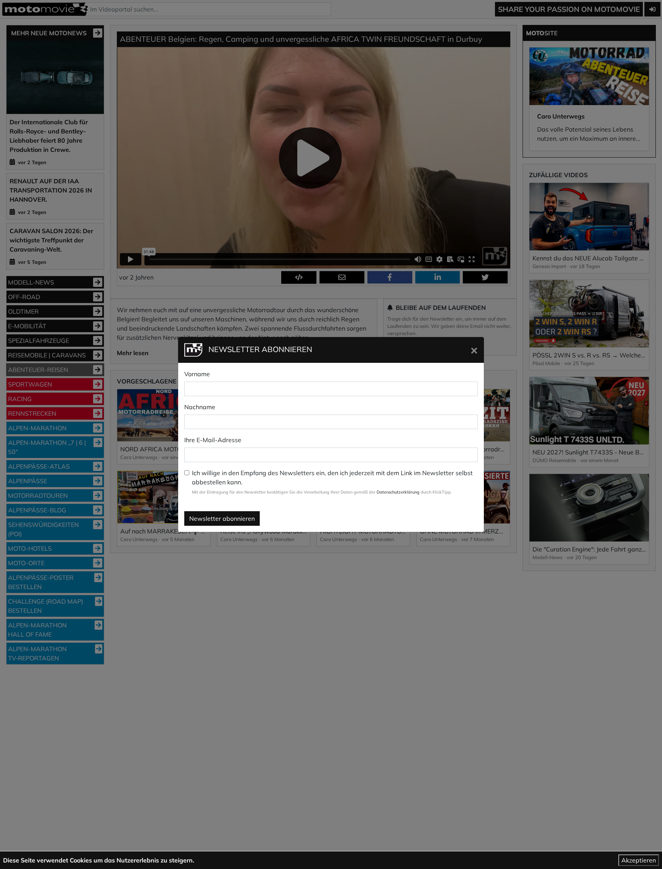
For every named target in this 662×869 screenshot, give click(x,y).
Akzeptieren (638, 860)
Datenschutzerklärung (398, 492)
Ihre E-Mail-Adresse (212, 440)
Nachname (199, 407)
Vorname (197, 374)
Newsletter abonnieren (222, 518)
